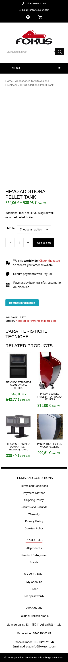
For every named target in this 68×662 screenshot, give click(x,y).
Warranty (34, 514)
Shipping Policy (34, 500)
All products (34, 548)
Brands (34, 562)
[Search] (59, 51)
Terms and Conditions (34, 486)
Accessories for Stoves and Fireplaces (36, 320)
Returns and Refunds (34, 507)
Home (9, 81)
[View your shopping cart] (59, 68)
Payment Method (34, 493)
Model (11, 228)
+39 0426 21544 (43, 642)
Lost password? (34, 596)
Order (34, 589)
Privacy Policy (34, 521)
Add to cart (44, 242)
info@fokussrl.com (43, 646)
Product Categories (34, 555)
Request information (22, 302)
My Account (34, 582)
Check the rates (49, 260)
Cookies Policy (34, 528)
